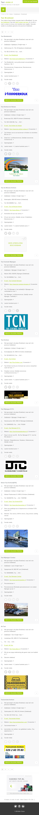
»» (12, 32)
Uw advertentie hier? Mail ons (19, 793)
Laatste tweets (9, 146)
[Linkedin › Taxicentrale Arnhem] (13, 741)
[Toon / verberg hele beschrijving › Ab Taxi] (21, 653)
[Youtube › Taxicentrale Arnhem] (17, 741)
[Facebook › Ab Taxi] (9, 671)
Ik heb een (30, 1)
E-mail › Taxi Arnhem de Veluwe (13, 125)
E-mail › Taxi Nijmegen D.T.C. (12, 428)
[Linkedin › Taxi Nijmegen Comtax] (13, 599)
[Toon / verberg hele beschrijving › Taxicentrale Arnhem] (21, 726)
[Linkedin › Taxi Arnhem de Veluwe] (13, 153)
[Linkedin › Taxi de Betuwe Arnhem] (13, 233)
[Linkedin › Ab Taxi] (13, 671)
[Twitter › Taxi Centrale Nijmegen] (5, 310)
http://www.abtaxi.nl (14, 649)
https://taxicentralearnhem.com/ (18, 722)
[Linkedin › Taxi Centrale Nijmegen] (13, 310)
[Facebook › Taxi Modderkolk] (9, 83)
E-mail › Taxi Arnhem (10, 359)
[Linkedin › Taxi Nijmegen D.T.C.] (13, 456)
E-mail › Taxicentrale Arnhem (12, 718)
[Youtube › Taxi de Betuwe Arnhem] (17, 233)
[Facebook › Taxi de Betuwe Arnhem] (9, 233)
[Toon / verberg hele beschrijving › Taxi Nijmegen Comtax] (21, 583)
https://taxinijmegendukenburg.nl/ (18, 431)
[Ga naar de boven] (36, 100)
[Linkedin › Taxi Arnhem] (13, 387)
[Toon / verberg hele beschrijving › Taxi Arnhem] (21, 367)
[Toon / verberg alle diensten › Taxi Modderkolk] (21, 68)
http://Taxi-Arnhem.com (15, 362)
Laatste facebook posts (11, 76)
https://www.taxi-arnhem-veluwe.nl (18, 129)
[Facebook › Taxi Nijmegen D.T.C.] (9, 456)
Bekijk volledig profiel (13, 100)
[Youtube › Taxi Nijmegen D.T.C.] (17, 456)
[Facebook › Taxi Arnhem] (9, 387)
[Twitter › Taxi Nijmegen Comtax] (5, 599)
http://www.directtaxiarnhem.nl (17, 505)
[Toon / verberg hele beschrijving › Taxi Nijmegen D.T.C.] (21, 436)
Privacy (23, 811)
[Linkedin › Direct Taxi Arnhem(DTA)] (13, 526)
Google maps (22, 44)
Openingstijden (9, 72)
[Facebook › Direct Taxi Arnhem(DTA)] (9, 526)
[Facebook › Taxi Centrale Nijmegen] (9, 310)
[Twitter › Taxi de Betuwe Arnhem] (5, 233)
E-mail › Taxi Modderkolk (11, 55)
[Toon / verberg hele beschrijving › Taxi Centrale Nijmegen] (21, 290)
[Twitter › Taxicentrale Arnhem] (5, 741)
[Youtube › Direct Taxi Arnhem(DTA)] (17, 526)
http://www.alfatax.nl (15, 210)
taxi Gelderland (5, 22)
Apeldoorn (14, 44)
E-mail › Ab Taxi (8, 645)
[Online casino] (19, 775)
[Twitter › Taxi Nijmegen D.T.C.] (5, 456)
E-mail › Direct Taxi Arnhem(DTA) (13, 501)
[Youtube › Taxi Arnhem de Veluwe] (17, 153)
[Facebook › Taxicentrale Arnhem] (9, 741)
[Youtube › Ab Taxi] (17, 671)
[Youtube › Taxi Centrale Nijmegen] (17, 310)
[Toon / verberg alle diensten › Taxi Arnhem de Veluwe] (21, 139)
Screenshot (30, 58)
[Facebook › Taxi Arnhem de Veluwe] (9, 153)
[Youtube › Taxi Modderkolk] (17, 83)
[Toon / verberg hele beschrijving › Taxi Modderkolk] (21, 63)
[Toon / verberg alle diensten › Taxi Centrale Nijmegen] (21, 295)
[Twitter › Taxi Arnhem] (5, 387)
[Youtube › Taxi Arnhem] (17, 387)
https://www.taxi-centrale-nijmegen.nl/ (19, 284)
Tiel (13, 634)
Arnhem (13, 115)
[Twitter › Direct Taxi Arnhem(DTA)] (5, 526)
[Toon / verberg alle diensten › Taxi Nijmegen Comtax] (21, 588)
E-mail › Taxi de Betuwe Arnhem (13, 206)
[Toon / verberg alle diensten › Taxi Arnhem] (21, 372)
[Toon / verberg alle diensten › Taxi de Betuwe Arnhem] (21, 218)
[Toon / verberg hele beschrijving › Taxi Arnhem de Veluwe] (21, 133)
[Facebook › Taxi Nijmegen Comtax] (9, 599)
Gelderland (7, 44)
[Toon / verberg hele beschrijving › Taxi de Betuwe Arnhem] (21, 214)
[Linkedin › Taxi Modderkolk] (13, 83)
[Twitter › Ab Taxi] (5, 671)
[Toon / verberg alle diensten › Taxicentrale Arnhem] (21, 730)
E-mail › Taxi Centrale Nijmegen (13, 280)
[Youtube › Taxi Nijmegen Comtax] (17, 599)
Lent (13, 565)
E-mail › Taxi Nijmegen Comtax (12, 576)
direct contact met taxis (21, 22)
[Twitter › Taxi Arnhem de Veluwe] (5, 153)
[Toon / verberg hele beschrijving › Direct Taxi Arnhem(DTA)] (21, 509)
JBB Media (17, 811)
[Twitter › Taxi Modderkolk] (5, 83)
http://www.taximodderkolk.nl (17, 58)
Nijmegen (14, 270)
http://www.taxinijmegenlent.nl (17, 580)
